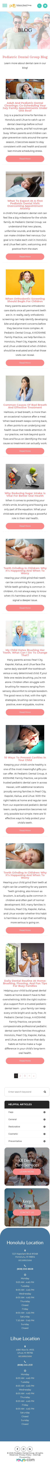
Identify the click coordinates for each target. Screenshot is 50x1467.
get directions (25, 1260)
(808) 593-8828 (25, 1269)
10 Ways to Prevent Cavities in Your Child (25, 759)
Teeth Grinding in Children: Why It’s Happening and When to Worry (25, 571)
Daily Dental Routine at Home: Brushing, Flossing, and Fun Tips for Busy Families (25, 983)
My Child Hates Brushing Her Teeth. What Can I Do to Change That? (25, 653)
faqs (10, 1112)
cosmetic (13, 1134)
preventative (15, 1141)
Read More (25, 159)
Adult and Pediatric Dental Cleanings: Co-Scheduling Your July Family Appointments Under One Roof (25, 106)
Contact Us (27, 1212)
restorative (14, 1126)
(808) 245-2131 (25, 1365)
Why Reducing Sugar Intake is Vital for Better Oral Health (25, 494)
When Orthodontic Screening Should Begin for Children (25, 300)
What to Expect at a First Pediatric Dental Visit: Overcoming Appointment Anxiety (25, 204)
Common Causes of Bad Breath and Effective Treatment (25, 406)
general (12, 1119)
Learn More (27, 1171)
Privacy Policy (25, 1455)
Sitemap (37, 1455)
